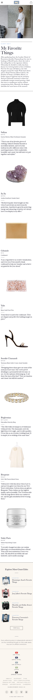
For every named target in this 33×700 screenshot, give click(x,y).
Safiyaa (4, 132)
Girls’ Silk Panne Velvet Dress (10, 479)
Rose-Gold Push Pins (7, 310)
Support (18, 678)
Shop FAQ (7, 680)
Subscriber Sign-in (16, 687)
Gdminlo (5, 250)
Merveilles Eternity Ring (8, 422)
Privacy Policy (23, 682)
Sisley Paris (6, 538)
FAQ (25, 678)
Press (5, 684)
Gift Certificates (22, 680)
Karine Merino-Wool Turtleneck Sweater (13, 137)
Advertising (15, 684)
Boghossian (6, 417)
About (9, 678)
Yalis (3, 305)
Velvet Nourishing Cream (8, 542)
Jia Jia (3, 193)
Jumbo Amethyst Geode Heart (10, 198)
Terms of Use (8, 682)
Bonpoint (5, 474)
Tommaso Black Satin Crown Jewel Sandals (14, 363)
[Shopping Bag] (31, 2)
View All (16, 628)
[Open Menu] (2, 2)
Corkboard (4, 255)
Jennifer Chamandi (9, 358)
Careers (27, 684)
